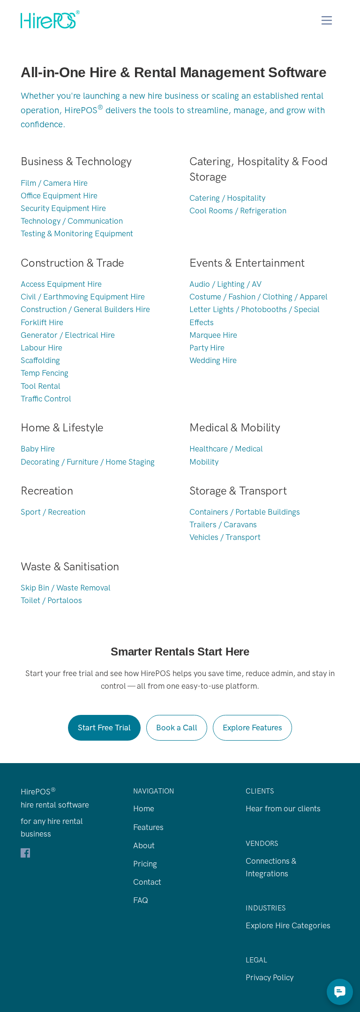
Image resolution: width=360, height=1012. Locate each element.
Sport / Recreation (53, 512)
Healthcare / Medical (226, 448)
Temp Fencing (44, 373)
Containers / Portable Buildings (244, 512)
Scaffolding (40, 360)
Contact (147, 882)
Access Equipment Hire (61, 284)
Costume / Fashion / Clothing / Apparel (258, 296)
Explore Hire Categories (288, 925)
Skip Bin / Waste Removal (66, 587)
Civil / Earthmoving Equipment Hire (83, 296)
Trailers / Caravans (223, 524)
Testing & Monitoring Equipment (77, 233)
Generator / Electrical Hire (68, 335)
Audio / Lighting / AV (225, 284)
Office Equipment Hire (59, 195)
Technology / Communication (72, 221)
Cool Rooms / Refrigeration (237, 210)
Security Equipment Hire (63, 208)
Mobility (203, 461)
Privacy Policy (269, 977)
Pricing (145, 863)
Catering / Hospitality (227, 198)
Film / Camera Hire (54, 183)
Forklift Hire (42, 322)
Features (148, 827)
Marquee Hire (213, 335)
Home (143, 808)
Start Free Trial (104, 727)
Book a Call (176, 727)
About (144, 845)
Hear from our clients (283, 808)
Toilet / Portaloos (51, 600)
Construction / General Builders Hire (85, 309)
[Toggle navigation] (327, 20)
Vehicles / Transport (225, 537)
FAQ (140, 900)
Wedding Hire (213, 360)
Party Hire (207, 347)
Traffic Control (46, 398)
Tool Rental (40, 386)
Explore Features (252, 727)
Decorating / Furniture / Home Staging (88, 461)
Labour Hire (41, 347)
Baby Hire (38, 448)
